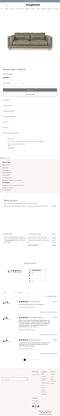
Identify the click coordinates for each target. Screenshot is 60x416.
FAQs (43, 385)
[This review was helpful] (52, 312)
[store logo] (33, 5)
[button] (37, 270)
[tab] (30, 100)
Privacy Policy (49, 414)
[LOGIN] (49, 5)
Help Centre (44, 394)
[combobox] (14, 5)
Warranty (43, 387)
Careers (52, 376)
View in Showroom (30, 94)
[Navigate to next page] (38, 360)
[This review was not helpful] (55, 312)
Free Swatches (35, 400)
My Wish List (53, 5)
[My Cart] (56, 5)
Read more (35, 326)
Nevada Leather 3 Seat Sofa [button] (30, 307)
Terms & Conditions (42, 414)
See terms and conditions (33, 245)
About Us (53, 374)
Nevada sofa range (10, 240)
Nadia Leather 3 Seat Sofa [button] (29, 329)
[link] (7, 78)
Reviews (52, 383)
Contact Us (44, 376)
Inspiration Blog (35, 403)
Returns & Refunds (45, 383)
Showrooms (46, 5)
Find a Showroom (35, 374)
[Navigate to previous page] (22, 360)
